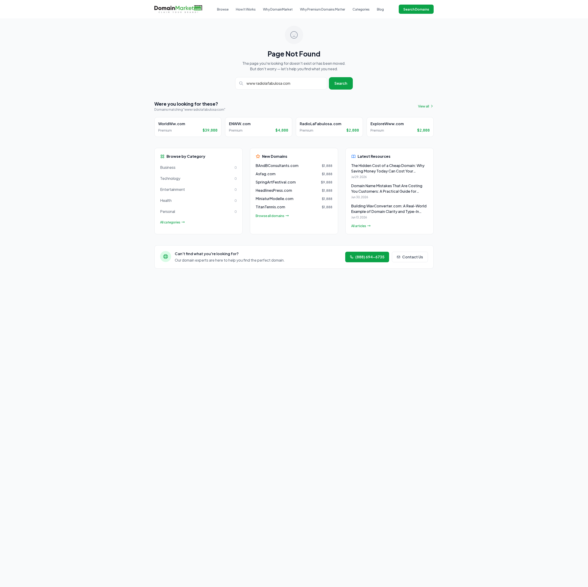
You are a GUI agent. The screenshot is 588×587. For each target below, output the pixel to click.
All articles (358, 226)
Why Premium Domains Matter (322, 9)
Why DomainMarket (278, 9)
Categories (361, 9)
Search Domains (416, 9)
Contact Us (412, 256)
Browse (223, 9)
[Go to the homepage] (178, 9)
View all (423, 106)
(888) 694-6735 (369, 256)
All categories (170, 222)
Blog (380, 9)
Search (340, 83)
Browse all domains (270, 216)
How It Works (246, 9)
